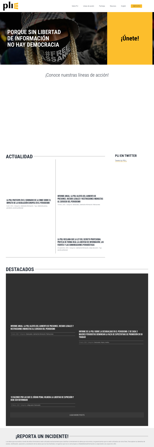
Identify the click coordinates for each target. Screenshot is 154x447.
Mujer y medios (105, 342)
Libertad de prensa (42, 206)
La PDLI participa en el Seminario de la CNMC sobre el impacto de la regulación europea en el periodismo (28, 201)
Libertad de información (27, 206)
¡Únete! (130, 38)
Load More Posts (77, 415)
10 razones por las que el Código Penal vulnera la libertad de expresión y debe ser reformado (42, 398)
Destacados (76, 204)
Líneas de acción (93, 248)
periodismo (9, 208)
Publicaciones (96, 204)
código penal (30, 405)
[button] (148, 6)
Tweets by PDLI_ (121, 160)
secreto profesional (18, 208)
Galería (30, 177)
